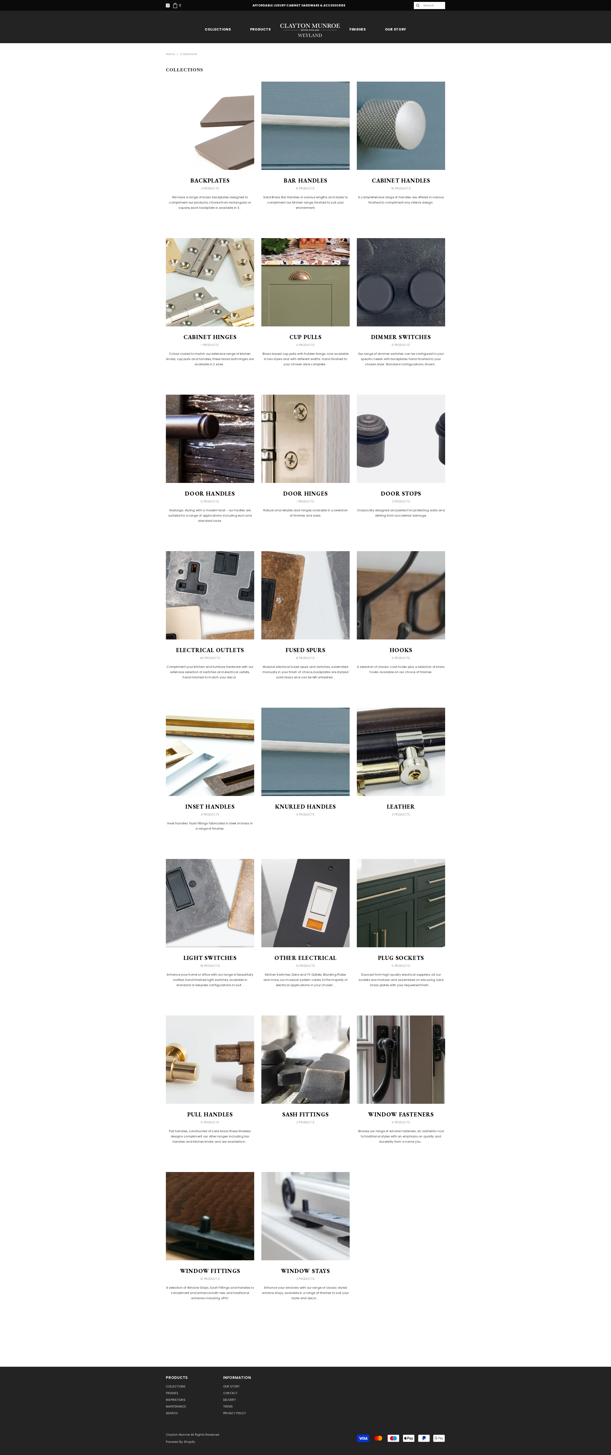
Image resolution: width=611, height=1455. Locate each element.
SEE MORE (210, 221)
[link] (177, 5)
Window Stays (305, 1271)
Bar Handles (305, 180)
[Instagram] (168, 5)
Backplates (210, 180)
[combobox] (433, 5)
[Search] (417, 5)
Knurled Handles (305, 807)
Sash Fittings (305, 1114)
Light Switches (210, 958)
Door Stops (401, 494)
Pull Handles (210, 1114)
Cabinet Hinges (210, 337)
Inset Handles (210, 807)
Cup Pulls (305, 337)
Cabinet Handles (401, 180)
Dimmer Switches (401, 337)
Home (170, 54)
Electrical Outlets (210, 650)
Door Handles (210, 494)
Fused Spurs (305, 650)
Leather (401, 807)
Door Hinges (305, 494)
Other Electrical (305, 958)
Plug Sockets (401, 958)
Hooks (401, 650)
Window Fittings (210, 1271)
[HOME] (310, 30)
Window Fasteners (401, 1114)
